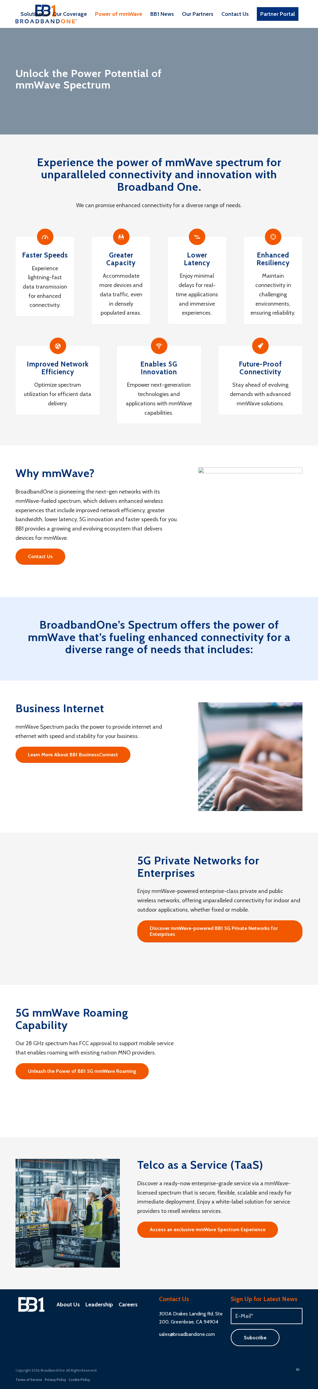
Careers (128, 1304)
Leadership (99, 1304)
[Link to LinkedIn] (297, 1369)
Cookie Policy (79, 1380)
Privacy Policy (55, 1380)
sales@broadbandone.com (187, 1334)
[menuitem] (32, 14)
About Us (68, 1304)
